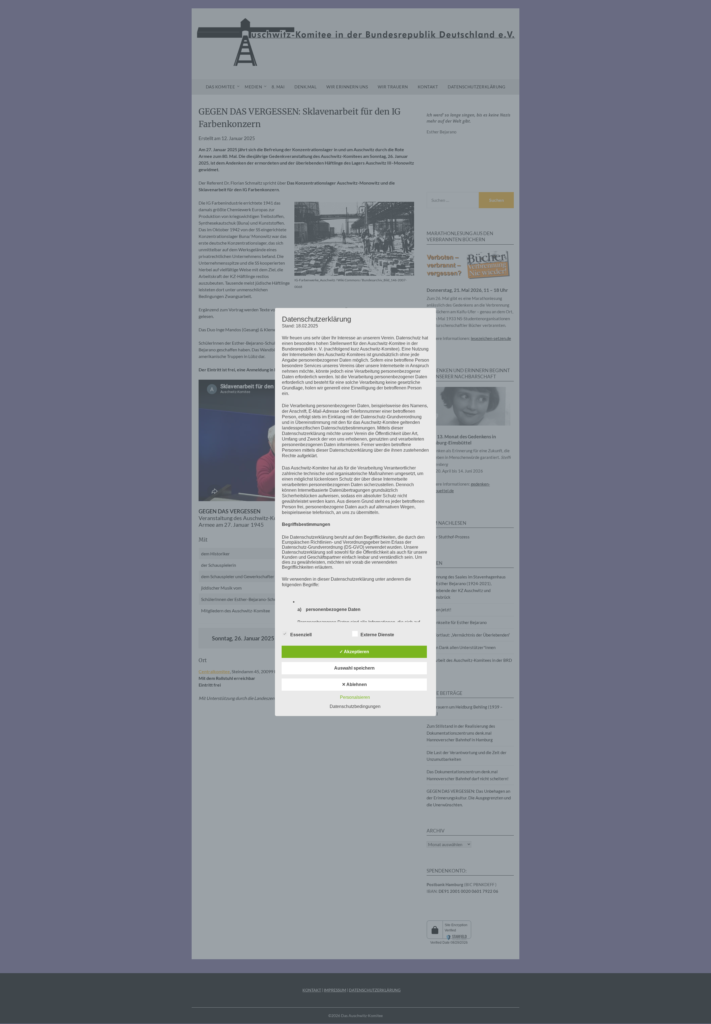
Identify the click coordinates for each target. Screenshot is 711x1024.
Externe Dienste (377, 634)
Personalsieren (355, 697)
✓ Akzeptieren (354, 651)
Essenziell (301, 634)
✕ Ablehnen (354, 684)
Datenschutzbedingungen (355, 706)
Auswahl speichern (354, 668)
